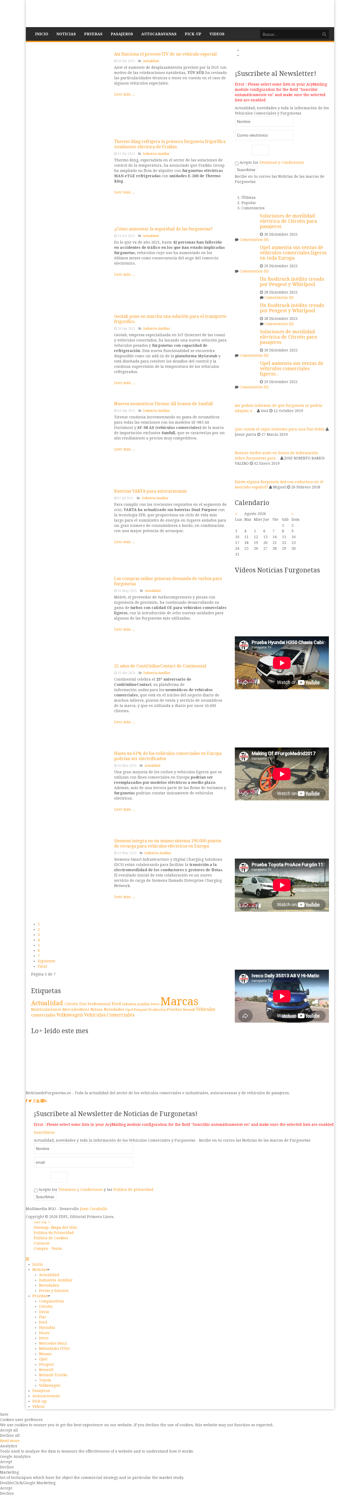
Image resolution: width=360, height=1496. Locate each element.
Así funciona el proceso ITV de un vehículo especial (165, 54)
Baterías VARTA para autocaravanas (150, 491)
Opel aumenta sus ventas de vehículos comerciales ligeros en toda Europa (293, 253)
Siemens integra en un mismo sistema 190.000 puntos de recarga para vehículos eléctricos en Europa (167, 843)
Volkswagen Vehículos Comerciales (95, 1015)
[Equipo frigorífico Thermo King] (70, 178)
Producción (157, 1010)
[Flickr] (42, 1101)
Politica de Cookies (51, 1238)
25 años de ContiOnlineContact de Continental (160, 665)
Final (42, 966)
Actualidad (151, 61)
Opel (129, 1010)
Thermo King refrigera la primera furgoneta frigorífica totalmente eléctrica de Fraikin (170, 144)
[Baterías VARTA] (70, 528)
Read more (10, 1441)
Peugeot (141, 1009)
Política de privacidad (133, 1189)
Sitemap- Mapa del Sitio (55, 1227)
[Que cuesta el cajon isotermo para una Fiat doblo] (241, 420)
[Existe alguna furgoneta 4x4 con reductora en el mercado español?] (241, 472)
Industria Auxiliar (156, 154)
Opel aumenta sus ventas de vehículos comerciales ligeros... (291, 369)
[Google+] (34, 1101)
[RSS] (45, 1101)
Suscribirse (44, 1132)
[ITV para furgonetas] (70, 91)
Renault (189, 1010)
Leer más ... (124, 94)
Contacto (42, 1243)
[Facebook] (26, 1101)
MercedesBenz (76, 1009)
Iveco (155, 1004)
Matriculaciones (46, 1009)
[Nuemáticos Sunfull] (70, 440)
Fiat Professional (95, 1004)
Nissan (97, 1009)
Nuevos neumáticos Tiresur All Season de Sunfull (163, 403)
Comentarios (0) (254, 239)
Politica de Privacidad (54, 1233)
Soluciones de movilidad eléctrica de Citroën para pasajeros (288, 221)
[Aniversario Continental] (70, 703)
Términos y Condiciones (281, 162)
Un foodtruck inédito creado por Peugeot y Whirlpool (292, 281)
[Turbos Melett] (70, 615)
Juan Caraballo (93, 1209)
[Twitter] (30, 1101)
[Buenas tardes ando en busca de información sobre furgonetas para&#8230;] (241, 443)
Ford (117, 1004)
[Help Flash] (70, 266)
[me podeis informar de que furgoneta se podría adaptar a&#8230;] (241, 396)
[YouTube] (38, 1101)
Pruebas (175, 1009)
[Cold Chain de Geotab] (70, 353)
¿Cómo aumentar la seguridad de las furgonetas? (163, 228)
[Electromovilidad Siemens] (70, 877)
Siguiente (46, 961)
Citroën (72, 1004)
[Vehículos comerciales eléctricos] (70, 790)
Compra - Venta (48, 1248)
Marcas (179, 1001)
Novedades (114, 1009)
